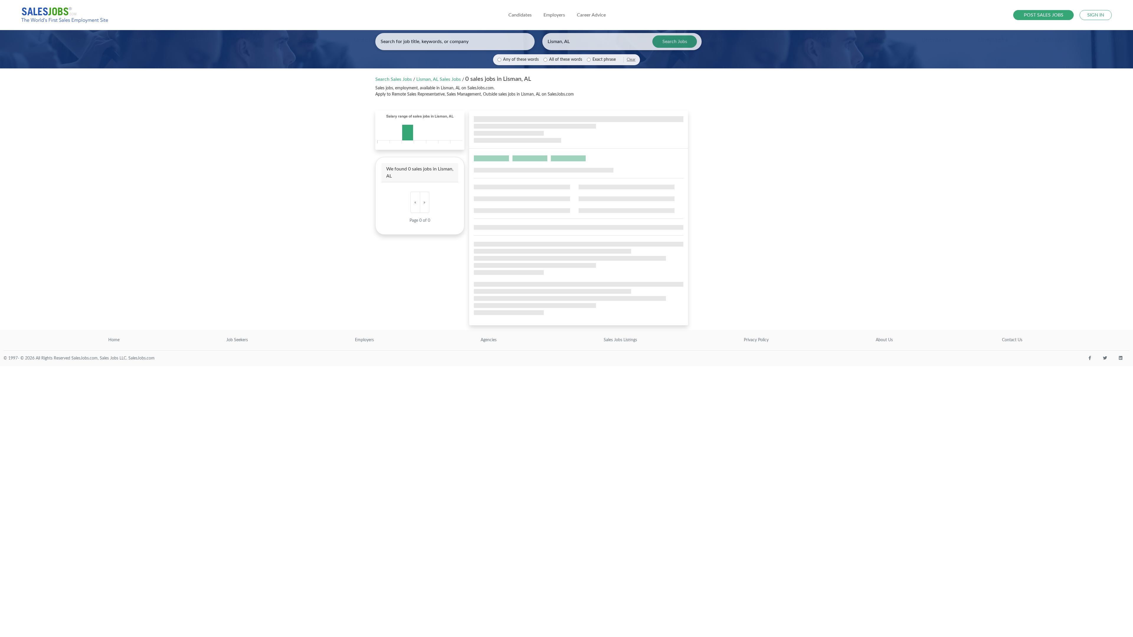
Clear (631, 59)
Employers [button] (554, 15)
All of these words (565, 60)
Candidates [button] (520, 15)
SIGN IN (1095, 15)
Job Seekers (237, 340)
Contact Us (1012, 340)
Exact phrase (604, 60)
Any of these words (521, 60)
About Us (884, 340)
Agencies (489, 340)
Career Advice (591, 15)
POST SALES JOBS (1043, 15)
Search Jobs (674, 41)
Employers (364, 340)
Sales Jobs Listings (620, 340)
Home (113, 340)
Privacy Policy (756, 340)
